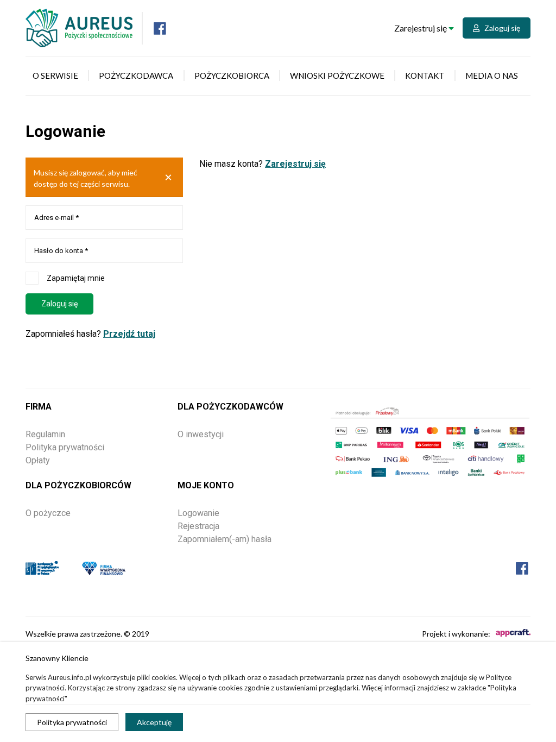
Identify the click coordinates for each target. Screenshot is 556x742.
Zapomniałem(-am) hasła (224, 539)
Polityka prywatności (72, 722)
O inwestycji (201, 434)
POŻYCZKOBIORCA (231, 75)
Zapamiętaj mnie (76, 278)
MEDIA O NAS (491, 75)
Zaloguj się (499, 28)
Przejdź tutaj (129, 334)
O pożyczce (48, 513)
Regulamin (45, 434)
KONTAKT (424, 75)
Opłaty (38, 460)
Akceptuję (154, 722)
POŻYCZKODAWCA (136, 75)
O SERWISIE (55, 75)
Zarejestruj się (421, 28)
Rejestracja (198, 526)
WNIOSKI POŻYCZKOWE (337, 75)
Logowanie (198, 513)
